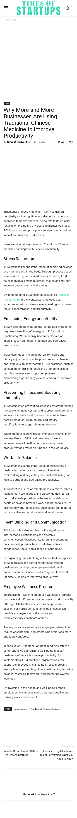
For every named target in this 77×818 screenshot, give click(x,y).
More (16, 19)
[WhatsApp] (31, 149)
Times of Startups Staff (19, 141)
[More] (40, 149)
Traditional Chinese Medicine (45, 709)
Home (7, 19)
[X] (15, 149)
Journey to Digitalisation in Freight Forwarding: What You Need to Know (56, 755)
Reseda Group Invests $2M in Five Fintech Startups (21, 753)
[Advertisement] (38, 62)
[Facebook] (7, 149)
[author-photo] (38, 789)
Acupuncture (21, 709)
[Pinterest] (23, 149)
